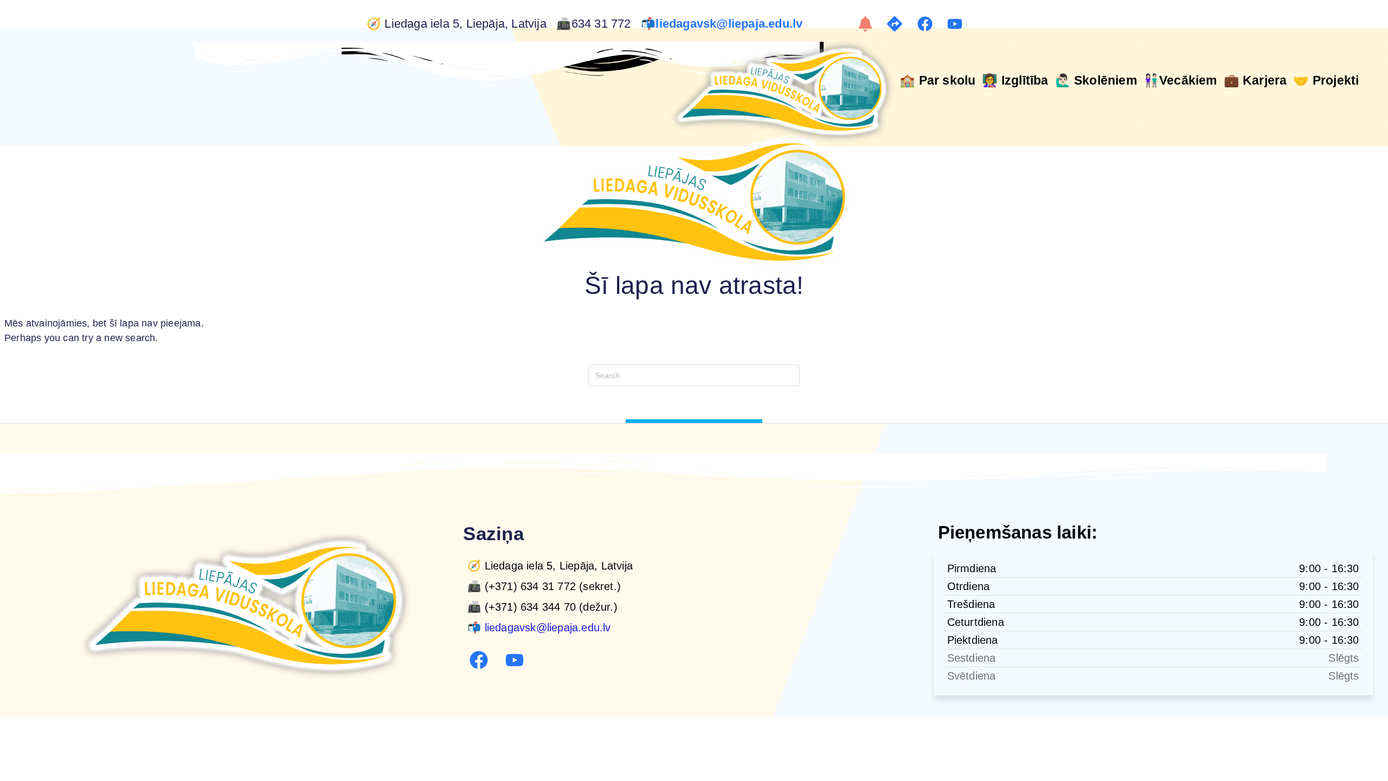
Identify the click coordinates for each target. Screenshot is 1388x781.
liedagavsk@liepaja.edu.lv (731, 23)
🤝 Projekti (1326, 80)
